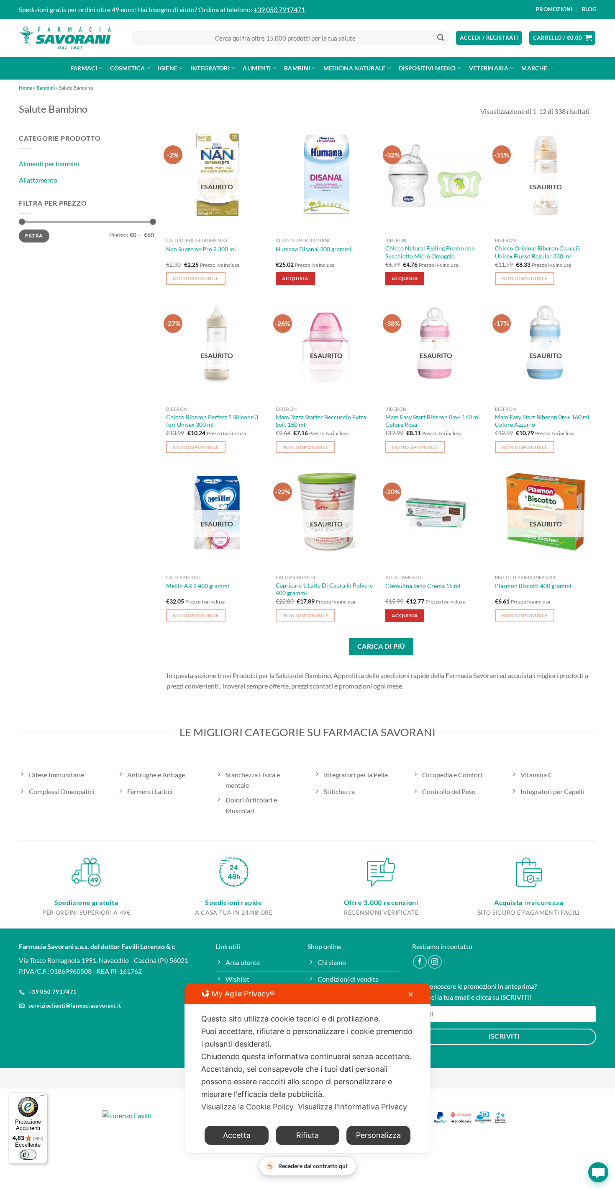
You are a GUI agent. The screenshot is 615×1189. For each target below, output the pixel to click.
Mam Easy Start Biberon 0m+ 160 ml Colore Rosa (432, 420)
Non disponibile (196, 278)
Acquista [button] (295, 278)
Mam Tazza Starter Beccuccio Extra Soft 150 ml (321, 420)
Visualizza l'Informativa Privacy (352, 1106)
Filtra (34, 236)
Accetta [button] (237, 1135)
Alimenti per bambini (49, 164)
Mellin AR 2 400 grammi (197, 585)
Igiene (167, 68)
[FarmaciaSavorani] (65, 38)
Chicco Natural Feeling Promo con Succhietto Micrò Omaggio (430, 252)
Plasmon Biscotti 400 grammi (533, 585)
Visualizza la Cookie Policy (247, 1106)
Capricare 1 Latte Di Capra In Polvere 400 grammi (324, 589)
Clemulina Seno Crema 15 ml (423, 585)
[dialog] (307, 1068)
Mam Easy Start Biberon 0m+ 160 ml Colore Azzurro (542, 420)
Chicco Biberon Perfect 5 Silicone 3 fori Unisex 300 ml (212, 420)
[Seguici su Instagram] (435, 962)
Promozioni (554, 9)
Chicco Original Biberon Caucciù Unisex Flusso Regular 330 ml (538, 252)
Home (25, 88)
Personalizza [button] (378, 1135)
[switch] (28, 1155)
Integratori (210, 68)
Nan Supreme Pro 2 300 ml (201, 249)
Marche (534, 68)
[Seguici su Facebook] (420, 962)
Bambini (297, 68)
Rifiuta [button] (307, 1135)
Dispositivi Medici (427, 68)
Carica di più (381, 646)
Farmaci (83, 68)
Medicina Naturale (354, 68)
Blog (589, 9)
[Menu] (42, 1097)
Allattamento (38, 180)
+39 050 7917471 (279, 9)
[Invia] (440, 38)
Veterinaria (488, 68)
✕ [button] (410, 994)
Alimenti (257, 68)
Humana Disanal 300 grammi (313, 249)
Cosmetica (127, 68)
